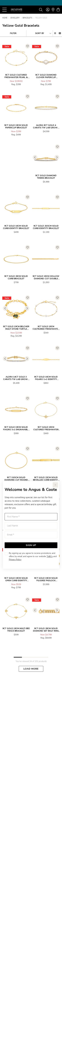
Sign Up (31, 545)
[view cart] (58, 9)
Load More (31, 668)
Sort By (39, 33)
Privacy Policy (15, 559)
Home (4, 18)
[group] (31, 3)
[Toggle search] (41, 9)
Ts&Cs (50, 556)
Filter (13, 33)
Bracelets (27, 18)
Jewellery (15, 18)
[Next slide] (57, 157)
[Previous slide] (35, 157)
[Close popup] (55, 485)
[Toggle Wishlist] (27, 46)
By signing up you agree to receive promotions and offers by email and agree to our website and (33, 556)
